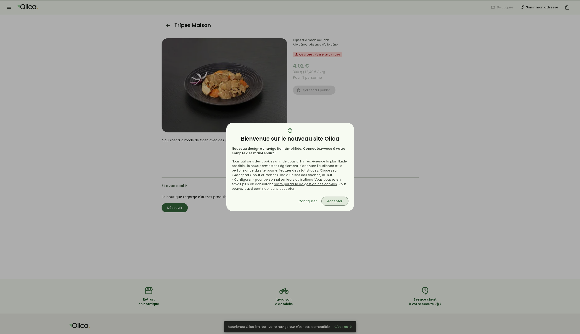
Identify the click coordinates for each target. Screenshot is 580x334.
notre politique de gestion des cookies (305, 184)
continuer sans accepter (274, 188)
